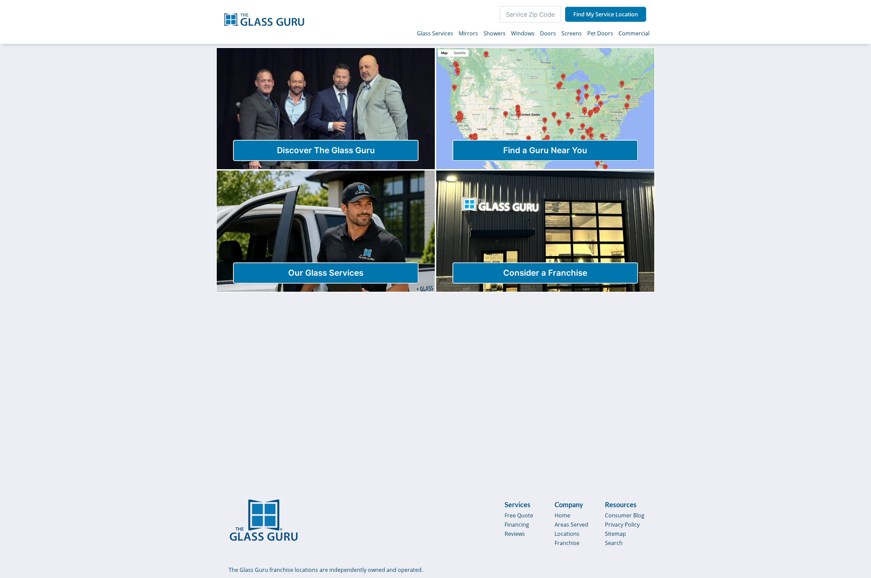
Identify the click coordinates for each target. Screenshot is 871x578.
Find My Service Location (605, 14)
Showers (494, 33)
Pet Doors (600, 33)
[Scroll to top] (858, 515)
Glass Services (435, 33)
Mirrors (468, 33)
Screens (571, 33)
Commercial (634, 33)
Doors (548, 33)
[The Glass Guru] (264, 520)
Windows (523, 33)
